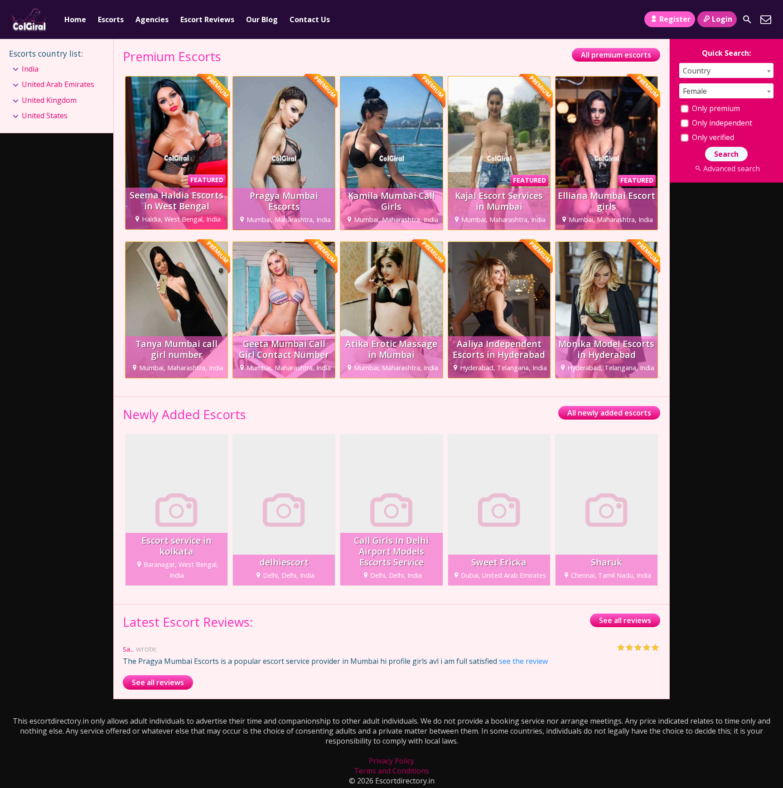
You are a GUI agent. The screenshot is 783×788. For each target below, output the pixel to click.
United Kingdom (49, 100)
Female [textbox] (695, 91)
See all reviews (625, 620)
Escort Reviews (207, 19)
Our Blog (262, 19)
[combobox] (726, 70)
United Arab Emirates (58, 84)
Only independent (721, 123)
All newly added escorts (609, 413)
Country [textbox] (696, 71)
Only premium (715, 108)
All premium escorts (616, 55)
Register (675, 19)
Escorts (111, 19)
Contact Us (310, 19)
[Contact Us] (766, 19)
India (30, 69)
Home (75, 19)
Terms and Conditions (391, 771)
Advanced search (731, 169)
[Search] (747, 19)
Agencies (152, 19)
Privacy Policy (391, 761)
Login (722, 19)
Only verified (712, 137)
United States (45, 116)
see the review (523, 661)
